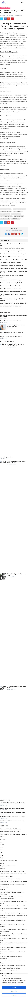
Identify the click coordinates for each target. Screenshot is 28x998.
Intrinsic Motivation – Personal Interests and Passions (12, 884)
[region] (14, 986)
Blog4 (1, 852)
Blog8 (1, 855)
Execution (2, 868)
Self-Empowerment (5, 7)
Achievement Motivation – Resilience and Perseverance (13, 834)
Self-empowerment (16, 213)
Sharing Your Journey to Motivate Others (10, 320)
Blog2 (1, 847)
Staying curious (15, 218)
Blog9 (1, 858)
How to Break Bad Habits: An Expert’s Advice (11, 306)
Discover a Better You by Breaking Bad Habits (11, 282)
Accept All (14, 987)
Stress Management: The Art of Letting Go (10, 280)
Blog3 (1, 850)
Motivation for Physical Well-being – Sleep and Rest (12, 913)
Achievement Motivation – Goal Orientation (10, 828)
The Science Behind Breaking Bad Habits (10, 285)
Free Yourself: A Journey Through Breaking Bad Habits (13, 259)
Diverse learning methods (19, 209)
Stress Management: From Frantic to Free (10, 288)
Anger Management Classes (7, 457)
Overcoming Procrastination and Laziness (10, 968)
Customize (14, 991)
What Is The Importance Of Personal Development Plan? (16, 325)
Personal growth (5, 213)
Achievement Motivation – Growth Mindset (10, 831)
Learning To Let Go (4, 887)
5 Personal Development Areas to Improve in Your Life (15, 345)
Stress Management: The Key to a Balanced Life (12, 248)
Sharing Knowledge (18, 216)
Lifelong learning (18, 211)
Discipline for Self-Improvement (7, 865)
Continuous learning (6, 209)
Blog (1, 842)
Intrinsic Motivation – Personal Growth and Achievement (13, 881)
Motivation (2, 889)
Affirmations (3, 836)
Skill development (5, 218)
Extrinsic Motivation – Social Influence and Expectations (13, 873)
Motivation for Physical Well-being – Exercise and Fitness (13, 905)
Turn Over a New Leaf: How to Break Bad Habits (11, 265)
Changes (2, 863)
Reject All (14, 995)
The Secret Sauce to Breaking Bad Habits (10, 262)
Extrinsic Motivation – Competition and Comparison (12, 871)
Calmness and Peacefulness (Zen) (8, 860)
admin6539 (2, 15)
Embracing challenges (6, 211)
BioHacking (3, 839)
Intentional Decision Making (6, 876)
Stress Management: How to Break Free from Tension (13, 268)
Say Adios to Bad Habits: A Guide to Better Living (12, 256)
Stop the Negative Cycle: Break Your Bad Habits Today (13, 303)
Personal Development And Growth (8, 970)
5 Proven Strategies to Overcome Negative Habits (12, 251)
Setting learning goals (6, 216)
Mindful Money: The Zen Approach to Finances (11, 332)
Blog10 (2, 844)
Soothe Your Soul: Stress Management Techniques (13, 254)
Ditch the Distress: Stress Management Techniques (13, 291)
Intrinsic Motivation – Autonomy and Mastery (10, 879)
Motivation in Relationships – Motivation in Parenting (12, 965)
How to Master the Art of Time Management (11, 336)
